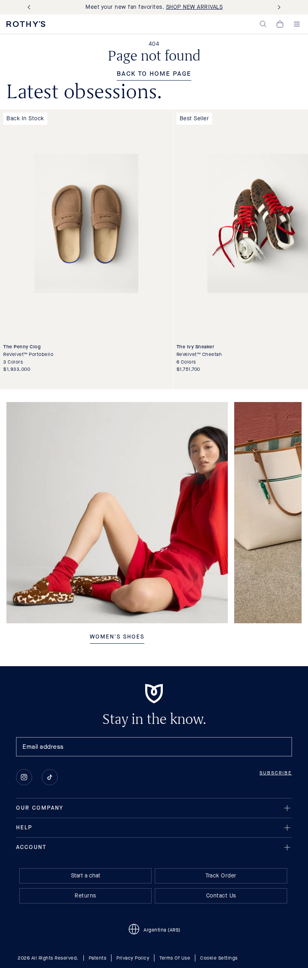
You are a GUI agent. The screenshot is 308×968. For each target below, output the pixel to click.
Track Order (221, 875)
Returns (85, 895)
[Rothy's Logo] (25, 24)
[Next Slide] (277, 7)
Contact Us (221, 895)
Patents (98, 958)
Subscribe (275, 773)
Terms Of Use (174, 958)
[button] (263, 24)
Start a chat (85, 875)
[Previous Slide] (30, 7)
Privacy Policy (132, 958)
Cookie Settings (219, 958)
